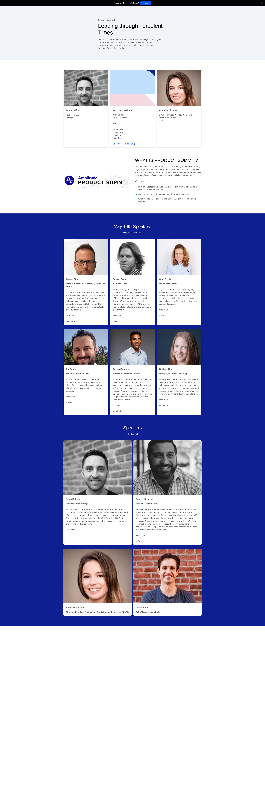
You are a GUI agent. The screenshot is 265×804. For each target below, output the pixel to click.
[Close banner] (262, 3)
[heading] (126, 3)
